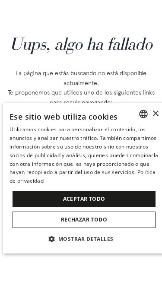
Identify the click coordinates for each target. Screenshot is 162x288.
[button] (84, 239)
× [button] (155, 114)
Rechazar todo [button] (84, 219)
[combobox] (143, 114)
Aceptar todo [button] (84, 199)
